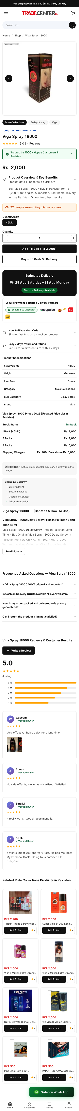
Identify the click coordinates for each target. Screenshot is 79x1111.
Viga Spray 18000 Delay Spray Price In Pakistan (34, 519)
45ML (9, 222)
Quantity (7, 231)
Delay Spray (38, 122)
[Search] (72, 25)
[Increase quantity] (73, 238)
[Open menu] (6, 13)
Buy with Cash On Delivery (39, 259)
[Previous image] (8, 78)
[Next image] (70, 78)
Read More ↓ (13, 551)
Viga (54, 122)
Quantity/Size (10, 216)
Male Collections (14, 122)
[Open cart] (73, 13)
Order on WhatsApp (54, 1092)
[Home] (39, 13)
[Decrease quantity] (5, 238)
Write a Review (21, 650)
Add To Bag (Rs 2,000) (39, 248)
